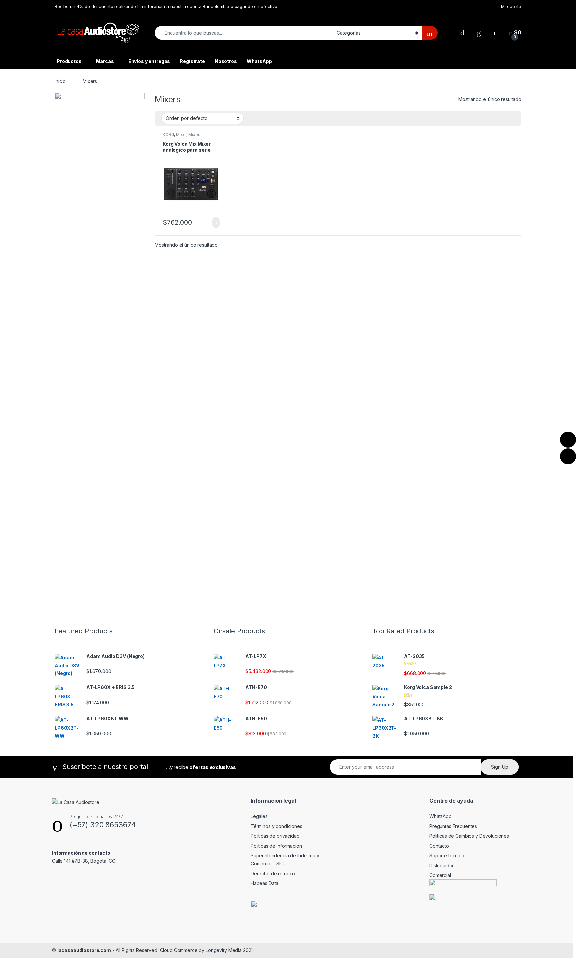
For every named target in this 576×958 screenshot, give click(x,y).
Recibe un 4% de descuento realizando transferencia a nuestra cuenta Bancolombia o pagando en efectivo (166, 6)
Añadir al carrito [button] (213, 222)
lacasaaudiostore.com (84, 950)
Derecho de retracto (273, 873)
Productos (69, 61)
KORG (168, 134)
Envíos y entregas (149, 61)
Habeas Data (264, 883)
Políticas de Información (276, 846)
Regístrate (192, 61)
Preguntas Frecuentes (453, 826)
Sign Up (499, 767)
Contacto (439, 846)
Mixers (194, 134)
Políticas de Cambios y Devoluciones (469, 836)
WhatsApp (259, 61)
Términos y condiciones (276, 826)
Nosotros (226, 61)
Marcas (105, 61)
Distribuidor (441, 865)
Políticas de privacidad (275, 836)
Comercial (440, 875)
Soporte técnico (446, 855)
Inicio (60, 81)
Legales (259, 816)
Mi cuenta (511, 6)
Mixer (181, 134)
